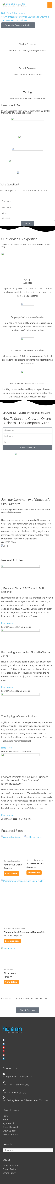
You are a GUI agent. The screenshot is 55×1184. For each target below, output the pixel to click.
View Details (11, 873)
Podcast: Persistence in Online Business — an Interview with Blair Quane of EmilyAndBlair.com (26, 780)
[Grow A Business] (27, 58)
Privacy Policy (9, 1169)
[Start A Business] (27, 34)
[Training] (27, 82)
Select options (12, 941)
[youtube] (3, 1047)
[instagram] (3, 1055)
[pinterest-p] (3, 1051)
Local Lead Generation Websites (27, 350)
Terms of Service (10, 1165)
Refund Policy (9, 1173)
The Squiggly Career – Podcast (19, 716)
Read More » (7, 623)
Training (27, 92)
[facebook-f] (3, 1040)
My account (8, 1123)
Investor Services (11, 1134)
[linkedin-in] (3, 1058)
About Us (7, 1119)
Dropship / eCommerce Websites (27, 317)
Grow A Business (27, 68)
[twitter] (3, 1044)
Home (5, 1116)
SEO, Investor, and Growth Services (27, 383)
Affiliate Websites (27, 281)
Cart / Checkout (10, 1127)
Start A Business (27, 44)
